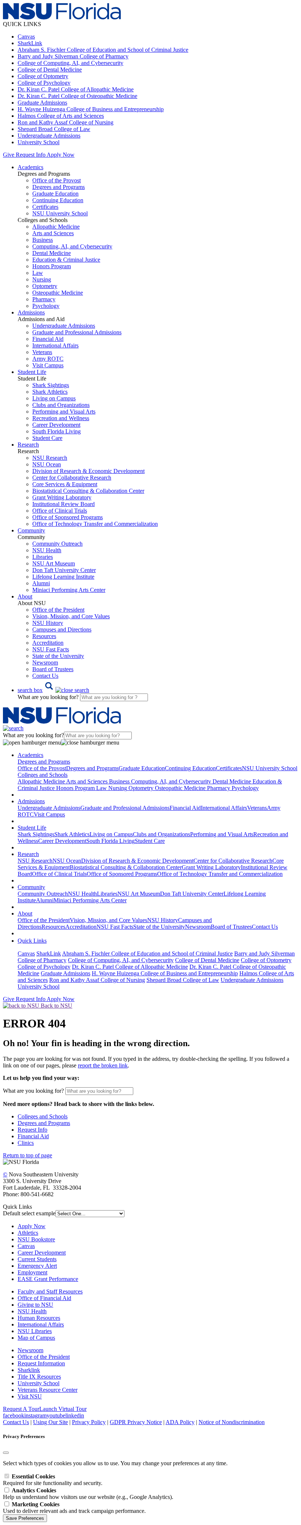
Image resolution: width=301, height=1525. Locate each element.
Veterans (42, 352)
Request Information (41, 1363)
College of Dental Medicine (50, 69)
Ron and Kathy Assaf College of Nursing (65, 122)
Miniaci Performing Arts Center (68, 590)
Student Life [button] (32, 372)
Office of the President (58, 610)
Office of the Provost (56, 180)
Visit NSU (30, 1396)
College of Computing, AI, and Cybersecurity (70, 63)
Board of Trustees (52, 669)
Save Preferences (25, 1518)
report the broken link (103, 1065)
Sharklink (29, 1370)
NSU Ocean (46, 464)
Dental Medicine (51, 253)
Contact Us (45, 676)
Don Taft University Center (64, 570)
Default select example (29, 1213)
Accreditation (48, 643)
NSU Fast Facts (50, 649)
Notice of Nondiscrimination (232, 1422)
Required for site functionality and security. (52, 1479)
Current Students (37, 1259)
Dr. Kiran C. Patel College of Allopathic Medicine (76, 89)
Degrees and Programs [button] (44, 761)
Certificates (45, 207)
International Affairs (55, 345)
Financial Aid (48, 339)
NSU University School (60, 213)
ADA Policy (180, 1422)
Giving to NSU (35, 1305)
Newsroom (45, 662)
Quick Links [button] (32, 941)
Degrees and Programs (58, 187)
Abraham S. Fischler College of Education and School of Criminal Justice (103, 50)
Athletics (28, 1233)
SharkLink (30, 43)
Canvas (26, 36)
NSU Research (49, 458)
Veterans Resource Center (47, 1390)
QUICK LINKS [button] (22, 24)
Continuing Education (57, 200)
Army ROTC (48, 359)
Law (37, 273)
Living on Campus (54, 398)
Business (42, 240)
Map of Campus (36, 1338)
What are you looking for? (49, 697)
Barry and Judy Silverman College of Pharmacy (73, 56)
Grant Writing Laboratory (61, 497)
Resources (44, 636)
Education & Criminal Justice (66, 259)
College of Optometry (43, 76)
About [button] (25, 596)
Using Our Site (50, 1422)
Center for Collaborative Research (71, 477)
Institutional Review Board (63, 504)
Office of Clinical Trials (59, 510)
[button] (53, 690)
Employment (32, 1272)
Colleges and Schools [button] (43, 775)
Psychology (45, 306)
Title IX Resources (39, 1376)
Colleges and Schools (43, 1116)
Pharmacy (43, 299)
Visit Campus (48, 365)
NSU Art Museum (53, 563)
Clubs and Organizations (61, 405)
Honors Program (51, 266)
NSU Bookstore (36, 1239)
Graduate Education (55, 193)
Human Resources (39, 1318)
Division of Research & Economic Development (88, 471)
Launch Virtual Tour (63, 1409)
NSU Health (46, 550)
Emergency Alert (37, 1266)
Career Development (56, 425)
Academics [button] (30, 167)
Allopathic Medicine (56, 226)
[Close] (6, 1453)
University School (38, 142)
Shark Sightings (50, 385)
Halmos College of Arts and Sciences (61, 116)
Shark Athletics (50, 392)
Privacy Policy (89, 1422)
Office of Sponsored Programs (67, 517)
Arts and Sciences (53, 233)
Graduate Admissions (42, 102)
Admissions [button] (31, 312)
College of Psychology (44, 83)
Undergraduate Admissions (49, 135)
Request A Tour (21, 1409)
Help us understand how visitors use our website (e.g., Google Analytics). (88, 1493)
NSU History (47, 623)
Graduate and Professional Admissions (77, 332)
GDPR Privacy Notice (136, 1422)
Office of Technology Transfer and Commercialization (95, 524)
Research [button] (28, 444)
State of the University (58, 656)
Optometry (44, 286)
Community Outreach (57, 544)
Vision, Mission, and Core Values (71, 616)
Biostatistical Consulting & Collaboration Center (88, 491)
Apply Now (61, 155)
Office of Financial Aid (44, 1298)
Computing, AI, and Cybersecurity (72, 246)
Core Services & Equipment (64, 484)
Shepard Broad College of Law (54, 129)
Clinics (26, 1143)
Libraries (42, 557)
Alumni (41, 583)
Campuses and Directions (61, 629)
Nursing (41, 279)
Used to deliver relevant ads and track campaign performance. (74, 1507)
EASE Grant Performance (48, 1279)
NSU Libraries (35, 1331)
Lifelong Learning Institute (63, 577)
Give (8, 155)
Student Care (47, 438)
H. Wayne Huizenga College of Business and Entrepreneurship (91, 109)
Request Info (30, 155)
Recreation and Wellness (60, 418)
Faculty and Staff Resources (50, 1291)
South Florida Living (56, 431)
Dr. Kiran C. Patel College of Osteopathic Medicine (77, 96)
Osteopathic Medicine (57, 293)
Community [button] (31, 530)
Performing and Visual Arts (63, 411)
